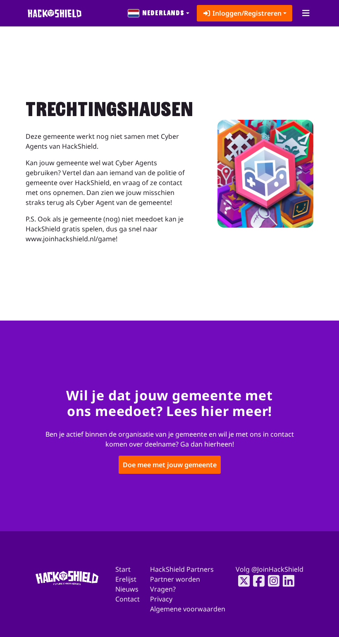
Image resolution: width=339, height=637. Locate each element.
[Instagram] (271, 580)
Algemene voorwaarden (187, 608)
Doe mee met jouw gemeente (170, 464)
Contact (127, 599)
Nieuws (126, 589)
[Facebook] (256, 580)
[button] (158, 13)
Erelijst (125, 579)
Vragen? (163, 589)
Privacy (161, 599)
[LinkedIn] (286, 580)
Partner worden (175, 579)
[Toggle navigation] (306, 13)
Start (123, 569)
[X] (241, 580)
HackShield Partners (182, 569)
